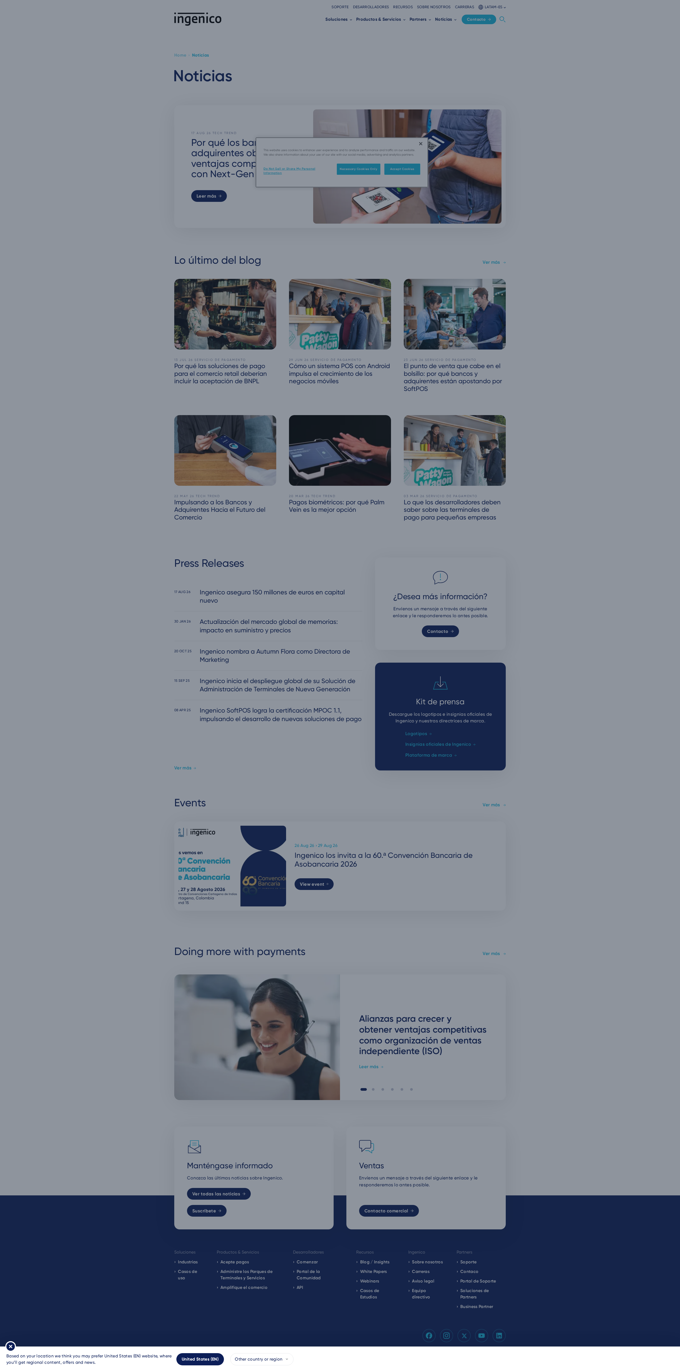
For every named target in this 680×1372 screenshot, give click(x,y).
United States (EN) (200, 1359)
